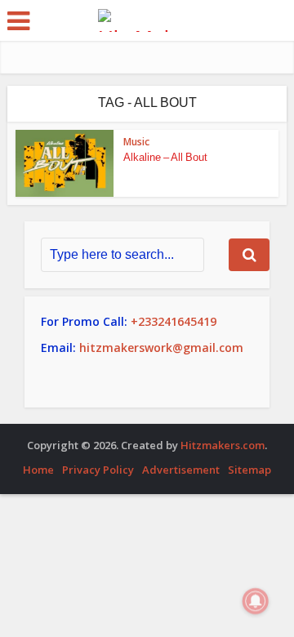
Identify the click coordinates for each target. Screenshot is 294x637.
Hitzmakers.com (222, 445)
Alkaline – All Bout (165, 157)
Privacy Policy (98, 469)
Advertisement (181, 469)
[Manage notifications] (256, 601)
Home (38, 469)
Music (136, 142)
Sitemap (249, 469)
